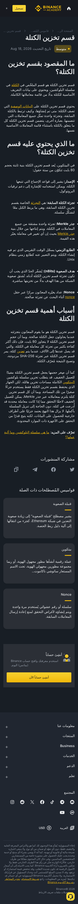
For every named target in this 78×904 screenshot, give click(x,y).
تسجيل (19, 8)
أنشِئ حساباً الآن (39, 677)
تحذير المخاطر (12, 878)
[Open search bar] (29, 8)
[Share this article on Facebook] (53, 469)
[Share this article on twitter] (72, 469)
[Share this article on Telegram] (34, 469)
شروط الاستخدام (30, 878)
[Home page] (48, 8)
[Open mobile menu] (6, 8)
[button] (6, 8)
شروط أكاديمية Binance (60, 882)
